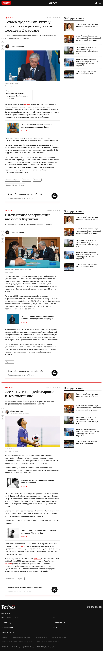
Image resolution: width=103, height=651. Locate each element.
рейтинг (37, 559)
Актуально (8, 210)
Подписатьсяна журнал (6, 3)
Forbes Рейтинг (59, 623)
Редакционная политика (21, 638)
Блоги (55, 628)
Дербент (37, 180)
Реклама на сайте (41, 638)
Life (54, 618)
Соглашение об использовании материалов (17, 642)
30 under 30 (8, 387)
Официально (9, 17)
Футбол (20, 579)
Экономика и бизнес (10, 618)
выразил (27, 104)
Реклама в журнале (59, 638)
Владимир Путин (12, 180)
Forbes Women (7, 628)
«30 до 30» (10, 579)
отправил (22, 546)
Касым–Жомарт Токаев (15, 185)
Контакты (5, 638)
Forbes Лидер (7, 623)
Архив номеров (8, 632)
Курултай (9, 362)
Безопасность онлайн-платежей (48, 642)
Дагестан (26, 180)
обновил (8, 564)
